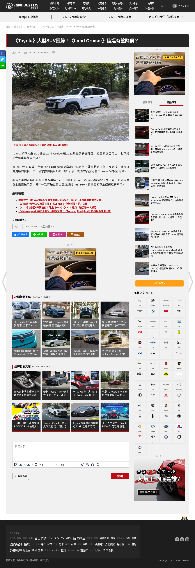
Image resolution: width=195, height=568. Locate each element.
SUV (56, 538)
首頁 (8, 26)
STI (128, 538)
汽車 (55, 544)
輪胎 (19, 538)
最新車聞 (54, 3)
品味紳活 (133, 8)
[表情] (97, 464)
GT (77, 550)
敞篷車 (12, 538)
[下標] (87, 464)
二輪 (128, 544)
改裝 (50, 538)
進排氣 (120, 544)
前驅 (73, 544)
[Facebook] (177, 539)
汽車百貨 (108, 550)
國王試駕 (40, 538)
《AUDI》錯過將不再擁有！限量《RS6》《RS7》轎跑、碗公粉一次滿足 (57, 207)
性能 (27, 544)
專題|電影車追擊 (29, 17)
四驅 (85, 544)
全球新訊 (31, 26)
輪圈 (31, 538)
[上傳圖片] (15, 464)
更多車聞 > (159, 283)
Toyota (16, 226)
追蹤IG (58, 234)
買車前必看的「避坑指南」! (166, 17)
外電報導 (102, 8)
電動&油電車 (118, 3)
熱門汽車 (54, 8)
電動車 (47, 550)
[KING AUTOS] (22, 6)
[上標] (82, 464)
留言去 (77, 234)
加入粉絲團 (22, 234)
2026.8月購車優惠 (120, 17)
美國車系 (55, 550)
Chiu (17, 52)
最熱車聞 (171, 102)
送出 (120, 476)
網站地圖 (34, 560)
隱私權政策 (22, 560)
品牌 (91, 544)
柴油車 (98, 550)
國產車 (89, 538)
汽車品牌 (118, 8)
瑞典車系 (71, 550)
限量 (133, 538)
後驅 (79, 544)
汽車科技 (133, 3)
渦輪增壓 (120, 538)
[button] (22, 464)
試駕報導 (102, 3)
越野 (49, 544)
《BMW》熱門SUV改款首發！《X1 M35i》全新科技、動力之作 (52, 203)
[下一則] (190, 281)
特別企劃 (149, 8)
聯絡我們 (10, 560)
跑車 (61, 544)
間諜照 (86, 3)
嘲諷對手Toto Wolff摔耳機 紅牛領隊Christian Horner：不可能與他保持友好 (59, 200)
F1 (33, 544)
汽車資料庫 (70, 8)
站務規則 (44, 560)
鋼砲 (133, 544)
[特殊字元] (92, 464)
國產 (37, 544)
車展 (113, 538)
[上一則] (4, 281)
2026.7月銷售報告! (74, 17)
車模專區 (70, 3)
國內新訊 (86, 8)
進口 (43, 544)
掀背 (91, 550)
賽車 (25, 538)
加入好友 (41, 234)
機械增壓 (104, 538)
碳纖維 (99, 544)
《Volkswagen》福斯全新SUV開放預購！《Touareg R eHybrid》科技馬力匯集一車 (64, 211)
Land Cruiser (30, 226)
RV (62, 538)
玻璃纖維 (110, 544)
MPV (68, 538)
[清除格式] (36, 464)
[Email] (187, 539)
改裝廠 (26, 550)
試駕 (96, 538)
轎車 (67, 544)
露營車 (84, 550)
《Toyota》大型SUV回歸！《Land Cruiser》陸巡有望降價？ (68, 26)
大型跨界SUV (48, 226)
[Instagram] (182, 539)
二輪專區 (149, 3)
